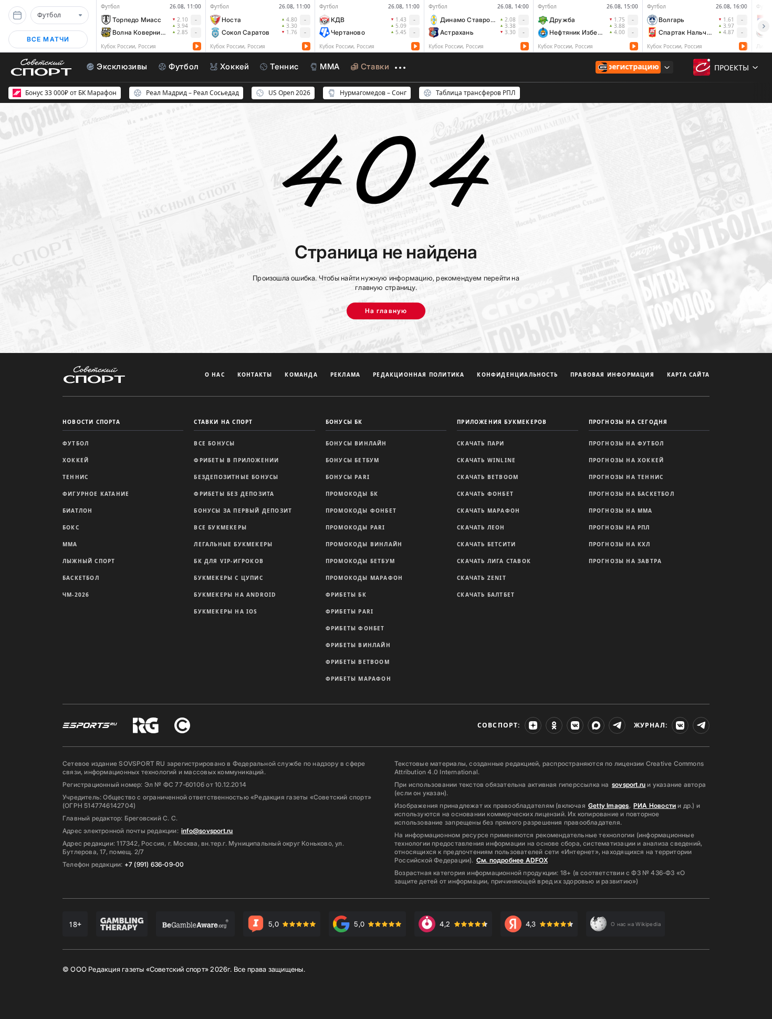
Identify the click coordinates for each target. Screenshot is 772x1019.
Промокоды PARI (355, 527)
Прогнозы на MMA (621, 510)
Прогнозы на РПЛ (619, 527)
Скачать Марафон (488, 510)
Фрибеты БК (346, 594)
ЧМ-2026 (75, 594)
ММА (70, 544)
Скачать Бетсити (486, 544)
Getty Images (608, 805)
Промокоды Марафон (364, 577)
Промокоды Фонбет (361, 510)
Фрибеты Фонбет (355, 628)
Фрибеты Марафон (358, 678)
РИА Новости (654, 805)
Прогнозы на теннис (626, 477)
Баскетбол (80, 577)
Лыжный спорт (88, 561)
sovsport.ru (628, 784)
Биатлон (77, 510)
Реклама (345, 374)
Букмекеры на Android (235, 594)
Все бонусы (214, 443)
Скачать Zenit (481, 577)
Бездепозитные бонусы (236, 477)
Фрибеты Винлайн (358, 645)
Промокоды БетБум (360, 561)
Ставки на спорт (223, 421)
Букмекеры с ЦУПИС (228, 577)
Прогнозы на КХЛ (620, 544)
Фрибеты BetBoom (358, 662)
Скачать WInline (486, 460)
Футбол (75, 443)
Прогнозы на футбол (626, 443)
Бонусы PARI (348, 477)
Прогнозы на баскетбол (631, 493)
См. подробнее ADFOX (512, 860)
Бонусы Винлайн (356, 443)
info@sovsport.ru (207, 831)
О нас (215, 374)
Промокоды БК (352, 493)
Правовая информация (612, 374)
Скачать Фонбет (485, 493)
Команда (301, 374)
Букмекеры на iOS (225, 611)
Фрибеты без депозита (234, 493)
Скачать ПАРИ (480, 443)
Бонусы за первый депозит (243, 510)
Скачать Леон (481, 527)
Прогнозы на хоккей (626, 460)
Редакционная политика (418, 374)
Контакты (255, 374)
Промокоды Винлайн (364, 544)
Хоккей (75, 460)
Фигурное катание (95, 493)
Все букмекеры (220, 527)
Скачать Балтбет (486, 594)
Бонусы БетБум (353, 460)
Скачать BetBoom (487, 477)
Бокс (70, 527)
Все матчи (48, 39)
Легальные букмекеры (233, 544)
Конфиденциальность (517, 374)
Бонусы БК (344, 421)
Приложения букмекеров (502, 421)
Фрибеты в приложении (236, 460)
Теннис (75, 477)
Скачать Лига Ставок (494, 561)
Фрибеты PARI (349, 611)
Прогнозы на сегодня (628, 421)
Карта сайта (688, 374)
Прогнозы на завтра (625, 561)
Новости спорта (91, 421)
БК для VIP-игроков (229, 561)
